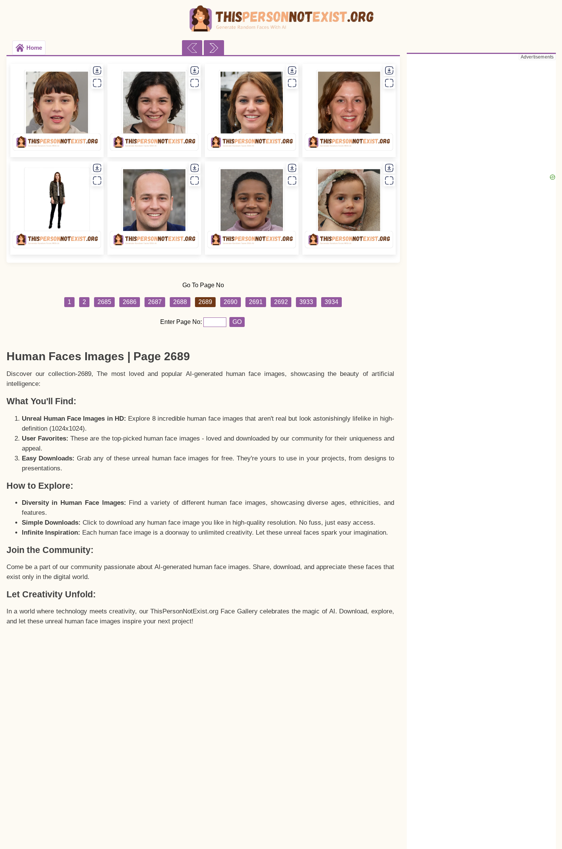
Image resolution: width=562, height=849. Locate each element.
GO (237, 322)
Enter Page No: (181, 322)
